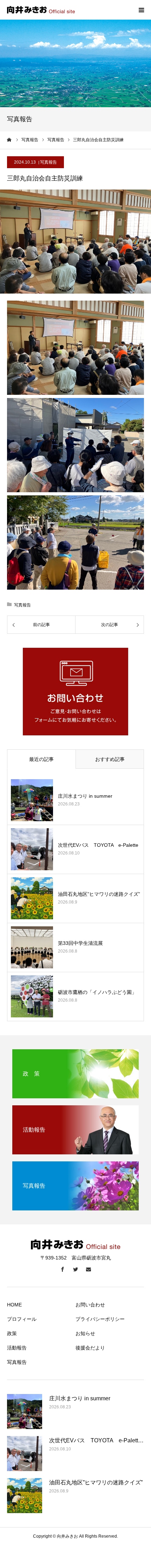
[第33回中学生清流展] (32, 947)
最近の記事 (41, 759)
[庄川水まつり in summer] (32, 800)
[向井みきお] (41, 10)
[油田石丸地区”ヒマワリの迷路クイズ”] (32, 898)
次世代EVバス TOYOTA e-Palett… (96, 1440)
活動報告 (17, 1348)
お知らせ (85, 1333)
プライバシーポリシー (100, 1319)
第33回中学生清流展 (80, 943)
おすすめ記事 (110, 759)
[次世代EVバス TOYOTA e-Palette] (32, 849)
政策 (12, 1333)
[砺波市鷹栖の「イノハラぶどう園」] (32, 996)
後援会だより (90, 1348)
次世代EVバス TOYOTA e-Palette (98, 845)
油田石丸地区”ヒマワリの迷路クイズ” (99, 894)
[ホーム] (9, 140)
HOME (14, 1304)
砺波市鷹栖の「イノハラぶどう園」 (97, 992)
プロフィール (22, 1319)
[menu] (141, 10)
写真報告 (48, 162)
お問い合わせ (90, 1304)
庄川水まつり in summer (85, 796)
